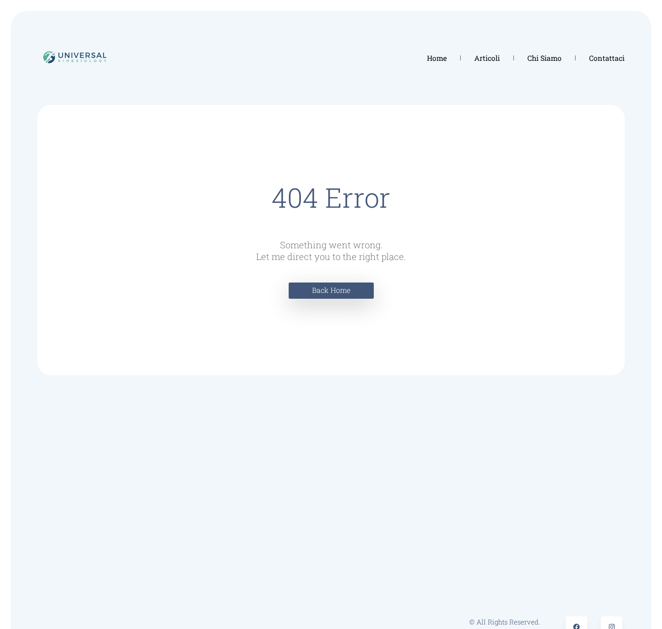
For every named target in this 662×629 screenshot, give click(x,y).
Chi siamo (544, 58)
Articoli (487, 58)
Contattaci (607, 58)
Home (437, 58)
